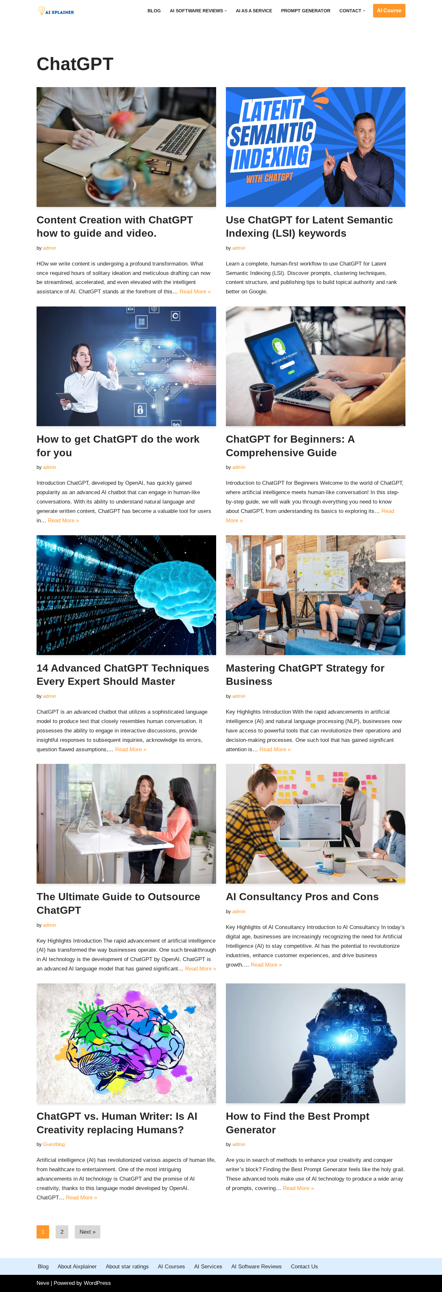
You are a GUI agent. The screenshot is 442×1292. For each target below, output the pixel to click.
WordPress (97, 1283)
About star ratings (127, 1267)
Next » (87, 1232)
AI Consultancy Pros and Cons (302, 896)
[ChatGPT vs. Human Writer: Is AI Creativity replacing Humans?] (126, 1043)
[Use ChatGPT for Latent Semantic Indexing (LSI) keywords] (315, 147)
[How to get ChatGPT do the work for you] (126, 366)
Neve (43, 1283)
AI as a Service (254, 10)
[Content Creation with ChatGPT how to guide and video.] (126, 147)
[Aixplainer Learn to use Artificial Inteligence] (58, 11)
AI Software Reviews (256, 1267)
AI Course (389, 10)
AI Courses (171, 1267)
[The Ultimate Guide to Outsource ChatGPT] (126, 824)
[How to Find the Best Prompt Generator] (315, 1043)
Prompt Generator (305, 10)
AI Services (208, 1267)
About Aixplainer (77, 1267)
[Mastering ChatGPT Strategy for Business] (315, 595)
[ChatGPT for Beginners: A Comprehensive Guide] (315, 366)
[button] (226, 11)
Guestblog (54, 1144)
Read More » (195, 292)
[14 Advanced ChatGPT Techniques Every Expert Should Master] (126, 595)
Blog (154, 10)
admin (49, 248)
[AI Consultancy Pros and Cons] (315, 824)
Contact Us (304, 1267)
